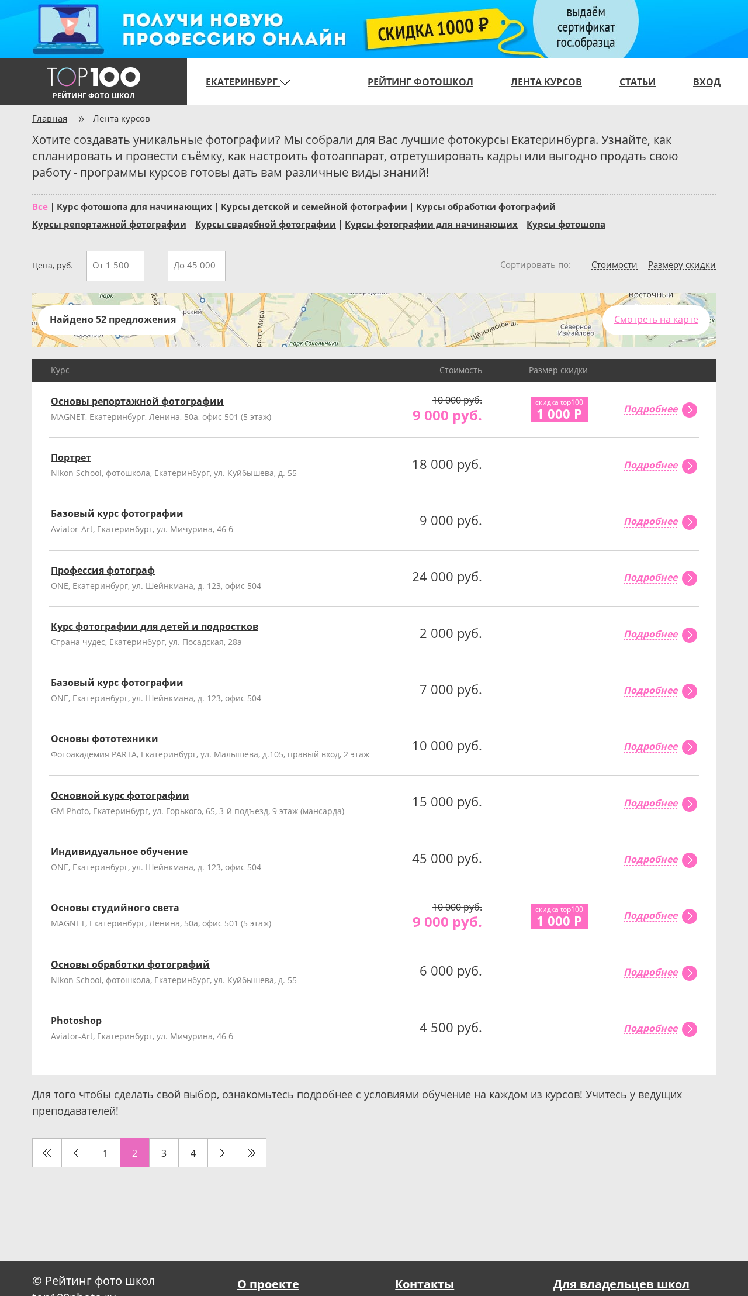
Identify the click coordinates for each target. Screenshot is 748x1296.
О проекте (268, 1284)
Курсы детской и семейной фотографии (314, 206)
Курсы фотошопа (566, 223)
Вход (707, 81)
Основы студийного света (115, 907)
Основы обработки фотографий (130, 964)
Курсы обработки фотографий (486, 206)
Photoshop (76, 1020)
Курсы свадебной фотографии (265, 223)
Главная (49, 118)
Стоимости (614, 265)
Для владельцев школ (621, 1284)
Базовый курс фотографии (117, 513)
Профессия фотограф (103, 570)
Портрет (71, 457)
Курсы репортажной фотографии (109, 223)
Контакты (424, 1284)
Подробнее (650, 409)
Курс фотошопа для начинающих (134, 206)
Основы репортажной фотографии (137, 401)
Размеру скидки (682, 265)
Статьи (637, 81)
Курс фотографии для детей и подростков (154, 626)
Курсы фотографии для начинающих (431, 223)
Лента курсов (546, 81)
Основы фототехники (104, 738)
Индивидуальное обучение (119, 851)
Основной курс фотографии (120, 795)
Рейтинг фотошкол (420, 81)
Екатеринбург (243, 81)
